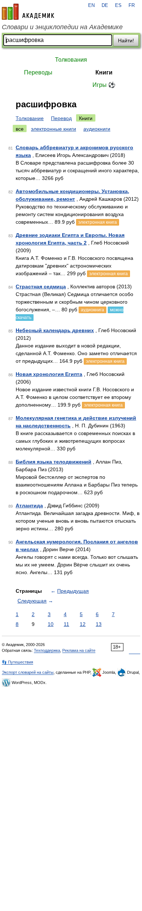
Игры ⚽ (103, 85)
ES (118, 5)
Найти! (126, 40)
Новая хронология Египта (49, 374)
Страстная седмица (41, 286)
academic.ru (28, 12)
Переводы (38, 72)
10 (51, 624)
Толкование (30, 118)
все (20, 129)
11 (66, 624)
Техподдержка (47, 650)
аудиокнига (92, 309)
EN (91, 5)
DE (105, 5)
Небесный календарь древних (55, 330)
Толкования (71, 60)
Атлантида (29, 505)
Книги (104, 72)
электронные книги (53, 129)
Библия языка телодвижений (53, 462)
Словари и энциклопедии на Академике (62, 27)
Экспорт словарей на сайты (28, 672)
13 (99, 624)
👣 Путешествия (17, 662)
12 (83, 624)
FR (132, 5)
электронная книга (97, 222)
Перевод (61, 118)
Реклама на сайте (78, 650)
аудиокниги (96, 129)
